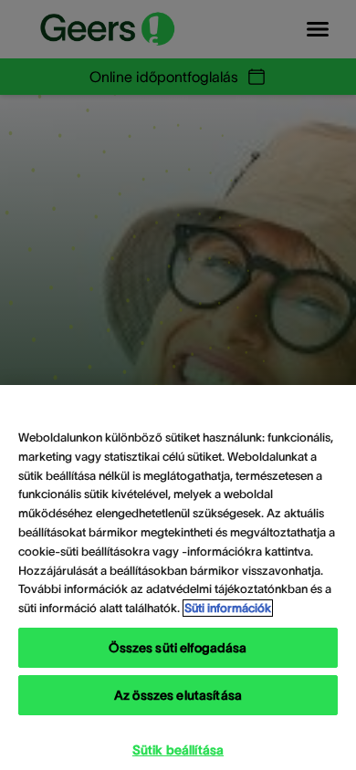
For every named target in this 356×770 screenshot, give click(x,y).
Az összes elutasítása (178, 695)
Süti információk (227, 608)
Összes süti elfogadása (177, 647)
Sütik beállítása (178, 750)
